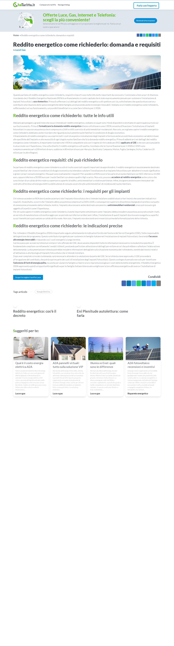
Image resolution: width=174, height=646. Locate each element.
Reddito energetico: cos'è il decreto (34, 313)
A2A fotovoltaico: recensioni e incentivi (141, 364)
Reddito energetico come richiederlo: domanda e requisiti (47, 35)
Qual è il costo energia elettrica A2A (29, 364)
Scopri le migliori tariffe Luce (28, 277)
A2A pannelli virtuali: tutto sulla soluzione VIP (68, 364)
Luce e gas (20, 50)
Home (16, 35)
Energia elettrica (43, 292)
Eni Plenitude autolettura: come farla (102, 313)
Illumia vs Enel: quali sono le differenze (103, 364)
